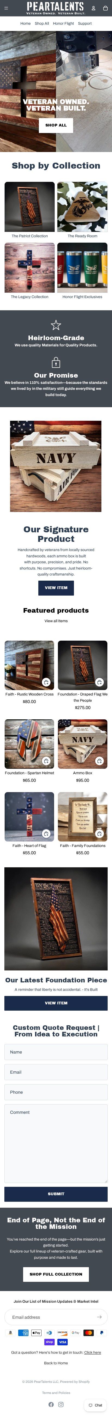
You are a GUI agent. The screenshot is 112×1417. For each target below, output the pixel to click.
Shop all (56, 125)
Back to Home (56, 1363)
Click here (92, 1352)
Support (85, 23)
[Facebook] (51, 1404)
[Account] (93, 8)
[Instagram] (61, 1404)
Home (25, 23)
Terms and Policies (56, 1393)
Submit (56, 1194)
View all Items (56, 621)
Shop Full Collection (56, 1274)
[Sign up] (99, 1317)
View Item (56, 588)
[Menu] (6, 8)
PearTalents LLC (46, 1382)
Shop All (42, 23)
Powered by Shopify (75, 1382)
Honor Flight (63, 23)
